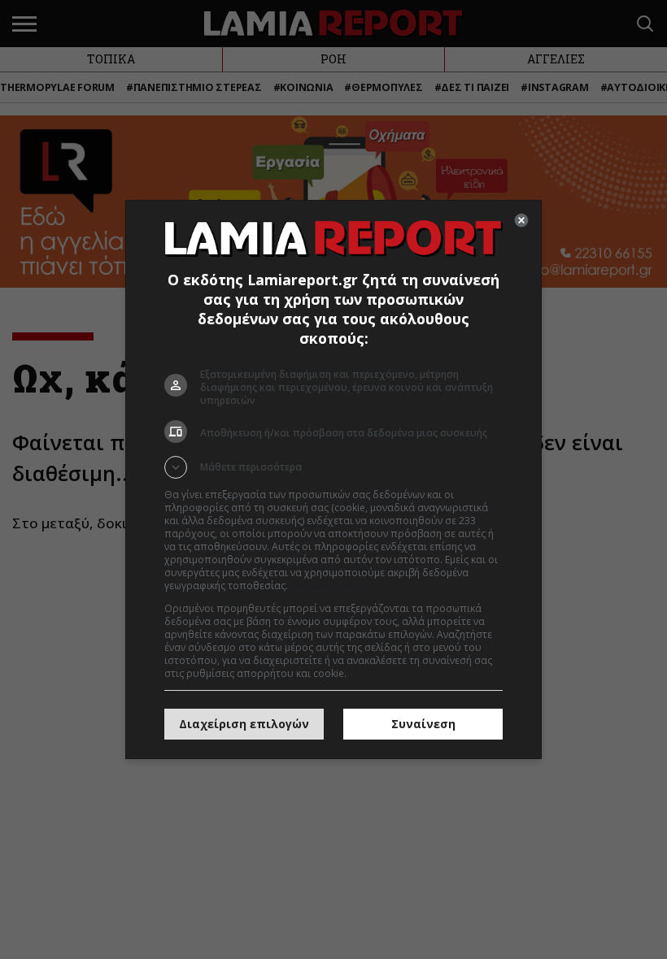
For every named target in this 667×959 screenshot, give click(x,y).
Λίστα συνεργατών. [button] (335, 585)
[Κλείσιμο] (521, 220)
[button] (333, 467)
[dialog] (333, 479)
